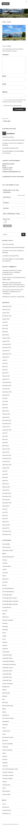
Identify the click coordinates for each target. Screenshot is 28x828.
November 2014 (6, 458)
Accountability (6, 544)
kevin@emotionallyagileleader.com (11, 171)
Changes (4, 560)
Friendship (5, 629)
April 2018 (5, 331)
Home (4, 639)
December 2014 (6, 455)
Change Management (8, 556)
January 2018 (5, 341)
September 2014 (7, 464)
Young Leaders (6, 794)
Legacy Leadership (7, 683)
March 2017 (5, 373)
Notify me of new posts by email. (12, 105)
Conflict (4, 569)
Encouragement (6, 607)
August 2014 (5, 468)
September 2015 (7, 430)
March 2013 (5, 521)
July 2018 (4, 322)
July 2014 (4, 471)
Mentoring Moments (7, 705)
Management (6, 686)
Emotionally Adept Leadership (10, 601)
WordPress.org (6, 813)
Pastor (4, 728)
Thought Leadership (7, 772)
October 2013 (6, 499)
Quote (4, 734)
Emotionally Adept (7, 595)
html (6, 221)
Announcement (6, 547)
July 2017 (4, 360)
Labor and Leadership (8, 137)
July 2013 (4, 509)
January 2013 (5, 528)
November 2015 (6, 423)
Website (4, 92)
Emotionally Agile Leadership (10, 604)
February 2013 (6, 525)
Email (4, 84)
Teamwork (5, 766)
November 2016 (6, 385)
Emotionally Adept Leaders (9, 598)
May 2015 (5, 439)
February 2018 (6, 338)
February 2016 (6, 414)
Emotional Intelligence (8, 591)
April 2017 (5, 369)
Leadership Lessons (7, 667)
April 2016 (5, 407)
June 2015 (5, 436)
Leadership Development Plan (10, 148)
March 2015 (5, 445)
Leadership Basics (7, 655)
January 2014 (5, 490)
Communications (6, 566)
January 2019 (5, 312)
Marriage (4, 696)
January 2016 (5, 417)
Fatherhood (5, 617)
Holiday (4, 636)
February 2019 (6, 309)
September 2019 (7, 306)
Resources (5, 740)
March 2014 (5, 483)
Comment (5, 54)
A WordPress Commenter (9, 296)
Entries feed (5, 807)
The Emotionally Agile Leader (10, 769)
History (4, 632)
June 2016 (5, 401)
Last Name (6, 208)
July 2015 (4, 433)
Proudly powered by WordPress (10, 824)
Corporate (5, 572)
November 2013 (6, 496)
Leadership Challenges (8, 661)
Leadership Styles (7, 677)
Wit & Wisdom (6, 791)
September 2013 (6, 502)
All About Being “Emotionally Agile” (12, 11)
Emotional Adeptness (8, 588)
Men (3, 699)
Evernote (4, 610)
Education (5, 582)
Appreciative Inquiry (7, 550)
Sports (4, 753)
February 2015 (6, 449)
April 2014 (5, 480)
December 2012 (6, 531)
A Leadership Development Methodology (13, 140)
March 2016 (5, 411)
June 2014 (5, 474)
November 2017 (6, 347)
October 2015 (6, 426)
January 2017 (5, 379)
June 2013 (5, 512)
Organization (5, 721)
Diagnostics (5, 579)
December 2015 (6, 420)
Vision (4, 788)
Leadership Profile (7, 671)
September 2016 (7, 392)
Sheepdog (5, 747)
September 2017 (6, 354)
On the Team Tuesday (8, 718)
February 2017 (6, 376)
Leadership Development (9, 664)
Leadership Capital (7, 658)
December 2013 (6, 493)
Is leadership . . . (6, 652)
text (5, 222)
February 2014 (6, 487)
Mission (4, 712)
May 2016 (5, 404)
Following (4, 623)
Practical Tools (6, 731)
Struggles (5, 762)
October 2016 (6, 388)
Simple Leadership (7, 750)
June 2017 (5, 363)
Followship (5, 626)
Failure (4, 613)
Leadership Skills (6, 674)
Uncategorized (6, 785)
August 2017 (5, 357)
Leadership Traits (7, 680)
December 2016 (6, 382)
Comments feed (6, 810)
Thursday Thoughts (7, 778)
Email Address (7, 197)
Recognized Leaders (7, 737)
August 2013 (5, 506)
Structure (4, 759)
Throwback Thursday (7, 775)
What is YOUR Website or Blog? (11, 213)
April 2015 (5, 442)
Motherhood (5, 715)
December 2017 (6, 344)
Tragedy (4, 781)
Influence (4, 645)
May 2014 (5, 477)
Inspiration (5, 648)
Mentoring (5, 702)
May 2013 (5, 515)
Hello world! (21, 296)
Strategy (4, 756)
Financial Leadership (7, 620)
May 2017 (5, 366)
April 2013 (5, 518)
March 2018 (5, 335)
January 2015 (5, 452)
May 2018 (5, 328)
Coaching (4, 563)
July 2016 (4, 398)
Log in (4, 804)
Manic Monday (6, 693)
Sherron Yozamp (6, 277)
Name (4, 76)
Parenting (5, 724)
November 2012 (6, 534)
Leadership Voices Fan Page (13, 176)
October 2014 (6, 461)
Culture (4, 575)
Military (4, 709)
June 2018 (5, 325)
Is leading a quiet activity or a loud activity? (13, 286)
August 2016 (5, 395)
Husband (4, 642)
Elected (4, 585)
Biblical (4, 553)
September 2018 (7, 316)
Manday (4, 689)
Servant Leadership (7, 743)
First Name (6, 202)
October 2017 (6, 350)
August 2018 (5, 319)
